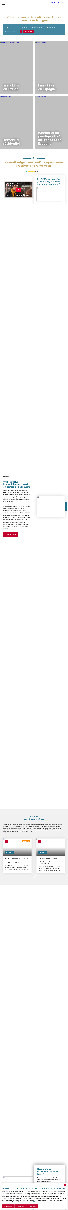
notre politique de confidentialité (29, 1202)
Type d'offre (7, 26)
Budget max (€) (54, 27)
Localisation (38, 27)
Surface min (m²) (10, 32)
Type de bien (24, 27)
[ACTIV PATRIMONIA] (58, 4)
